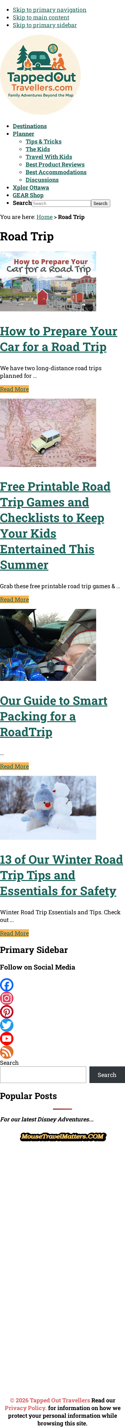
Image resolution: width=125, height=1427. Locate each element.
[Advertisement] (62, 1206)
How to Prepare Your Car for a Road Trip (58, 338)
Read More (14, 389)
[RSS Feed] (62, 1052)
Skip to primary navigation (50, 9)
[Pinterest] (62, 1011)
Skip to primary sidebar (45, 25)
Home (45, 217)
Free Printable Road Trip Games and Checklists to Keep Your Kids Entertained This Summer (55, 525)
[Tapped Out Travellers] (40, 112)
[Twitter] (62, 1025)
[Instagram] (62, 998)
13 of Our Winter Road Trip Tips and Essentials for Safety (61, 874)
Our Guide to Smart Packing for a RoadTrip (53, 715)
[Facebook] (62, 985)
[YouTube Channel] (62, 1038)
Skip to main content (41, 17)
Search (22, 203)
